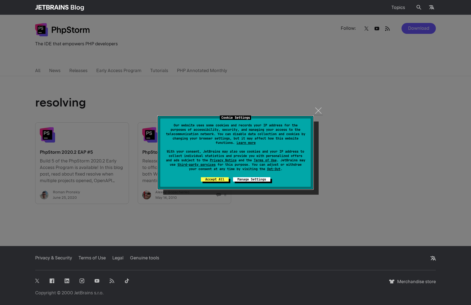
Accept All (214, 179)
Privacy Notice (223, 160)
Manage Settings (251, 179)
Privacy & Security (53, 257)
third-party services (196, 164)
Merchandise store (415, 284)
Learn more (246, 143)
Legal (117, 257)
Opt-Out (273, 169)
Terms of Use (265, 160)
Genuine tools (144, 257)
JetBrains (83, 292)
